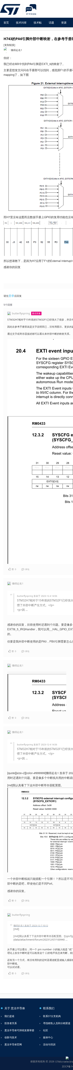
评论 (27, 569)
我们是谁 (9, 1016)
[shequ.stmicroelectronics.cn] (18, 9)
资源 (63, 22)
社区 (45, 1030)
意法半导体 (18, 1008)
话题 (51, 22)
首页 (6, 22)
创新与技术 (10, 1037)
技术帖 (38, 22)
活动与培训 (49, 1044)
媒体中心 (48, 1037)
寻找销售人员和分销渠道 (56, 1023)
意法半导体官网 (13, 1044)
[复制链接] (9, 45)
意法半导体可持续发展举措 (19, 1030)
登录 (11, 296)
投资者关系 (10, 1023)
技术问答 (21, 22)
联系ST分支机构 (52, 1016)
